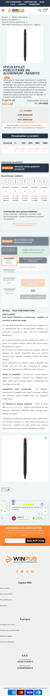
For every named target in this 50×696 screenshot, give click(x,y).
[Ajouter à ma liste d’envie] (3, 489)
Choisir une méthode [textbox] (27, 267)
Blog (42, 2)
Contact (22, 4)
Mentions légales (6, 636)
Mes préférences (6, 600)
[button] (46, 439)
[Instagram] (27, 572)
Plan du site (42, 688)
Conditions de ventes (7, 624)
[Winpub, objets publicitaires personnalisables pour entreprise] (16, 10)
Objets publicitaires (20, 17)
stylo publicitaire (16, 407)
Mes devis (3, 605)
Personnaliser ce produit (25, 135)
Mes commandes (13, 2)
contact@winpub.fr (25, 668)
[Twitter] (22, 572)
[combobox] (33, 267)
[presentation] (6, 311)
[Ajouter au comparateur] (8, 489)
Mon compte (4, 588)
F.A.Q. (13, 4)
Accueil (5, 17)
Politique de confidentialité (9, 630)
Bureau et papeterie (10, 19)
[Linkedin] (32, 572)
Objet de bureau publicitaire (13, 22)
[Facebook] (17, 572)
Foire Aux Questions (7, 642)
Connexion (34, 4)
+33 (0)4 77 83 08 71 (25, 661)
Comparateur (30, 2)
